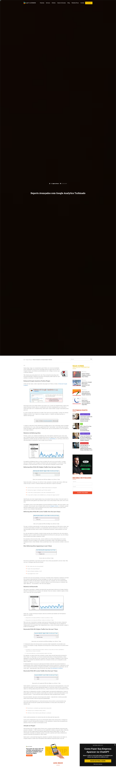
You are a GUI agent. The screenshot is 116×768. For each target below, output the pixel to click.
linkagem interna (54, 506)
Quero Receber (82, 492)
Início (24, 359)
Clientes (53, 2)
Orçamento (88, 2)
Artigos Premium (29, 359)
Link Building (52, 438)
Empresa (42, 2)
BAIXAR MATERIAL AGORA (97, 761)
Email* (74, 486)
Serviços (48, 2)
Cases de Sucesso (61, 2)
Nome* (74, 481)
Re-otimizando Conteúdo (57, 668)
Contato (82, 2)
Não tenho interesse (98, 764)
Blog (69, 2)
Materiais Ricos (75, 2)
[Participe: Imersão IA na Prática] (82, 464)
